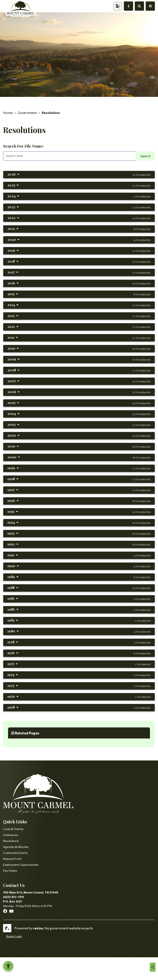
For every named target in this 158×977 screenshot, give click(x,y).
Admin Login (14, 936)
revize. (38, 928)
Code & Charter (13, 829)
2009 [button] (79, 359)
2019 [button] (79, 250)
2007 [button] (79, 381)
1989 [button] (79, 577)
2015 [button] (79, 294)
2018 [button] (79, 261)
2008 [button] (79, 370)
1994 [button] (79, 522)
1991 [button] (79, 555)
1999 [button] (79, 468)
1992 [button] (79, 544)
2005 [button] (79, 402)
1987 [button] (79, 598)
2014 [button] (79, 305)
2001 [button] (79, 446)
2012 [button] (79, 326)
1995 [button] (79, 511)
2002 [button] (79, 435)
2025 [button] (79, 185)
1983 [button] (79, 620)
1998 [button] (79, 479)
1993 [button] (79, 533)
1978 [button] (79, 642)
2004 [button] (79, 413)
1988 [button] (79, 587)
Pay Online (10, 870)
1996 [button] (79, 500)
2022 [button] (79, 218)
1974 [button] (79, 674)
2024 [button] (79, 196)
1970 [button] (79, 696)
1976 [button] (79, 653)
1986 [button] (79, 609)
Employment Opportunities (21, 864)
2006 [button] (79, 392)
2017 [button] (79, 272)
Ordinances (10, 835)
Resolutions (11, 841)
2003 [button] (79, 424)
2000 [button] (79, 457)
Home (8, 113)
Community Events (15, 852)
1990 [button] (79, 566)
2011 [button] (79, 337)
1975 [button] (79, 664)
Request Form (12, 858)
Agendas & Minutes (16, 847)
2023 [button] (79, 207)
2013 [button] (79, 315)
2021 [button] (79, 228)
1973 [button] (79, 685)
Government (27, 113)
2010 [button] (79, 348)
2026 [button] (79, 174)
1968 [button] (79, 707)
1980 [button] (79, 631)
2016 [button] (79, 283)
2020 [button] (79, 239)
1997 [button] (79, 489)
